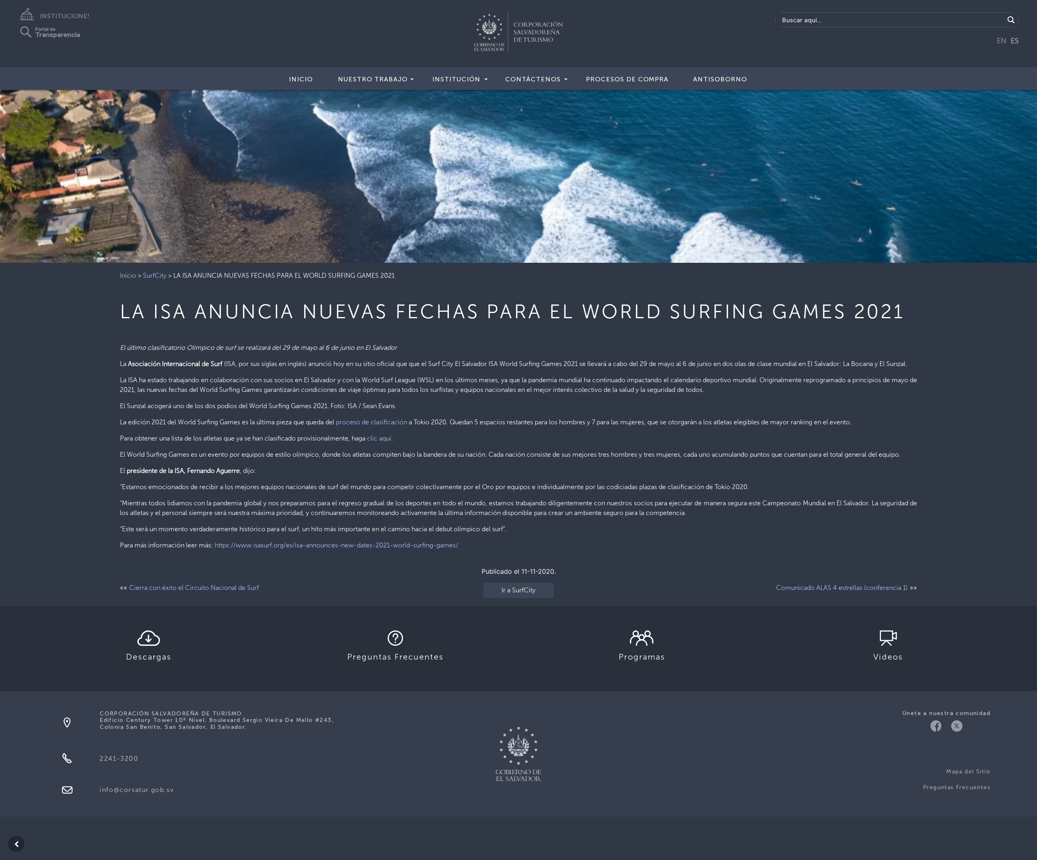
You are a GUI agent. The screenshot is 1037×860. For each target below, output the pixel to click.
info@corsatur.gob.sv (137, 790)
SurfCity (154, 275)
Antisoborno (720, 79)
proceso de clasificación (371, 422)
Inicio (301, 79)
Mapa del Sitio (968, 771)
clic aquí (379, 438)
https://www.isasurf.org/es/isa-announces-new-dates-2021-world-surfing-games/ (336, 545)
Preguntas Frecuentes (956, 787)
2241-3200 (119, 758)
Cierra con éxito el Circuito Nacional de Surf (194, 588)
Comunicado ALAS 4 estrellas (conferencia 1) (842, 588)
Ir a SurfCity (518, 590)
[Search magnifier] (1011, 20)
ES (1015, 40)
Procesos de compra (627, 79)
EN (1002, 40)
